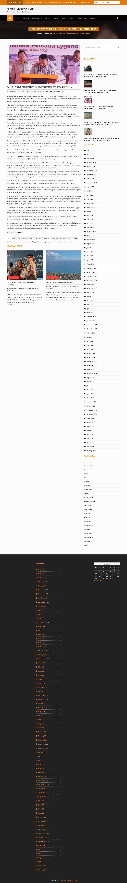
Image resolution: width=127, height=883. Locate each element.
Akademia (93, 18)
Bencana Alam (89, 466)
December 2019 (92, 410)
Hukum (55, 18)
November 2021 (92, 329)
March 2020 (90, 398)
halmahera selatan (26, 239)
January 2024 (91, 236)
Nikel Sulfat (74, 239)
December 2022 (92, 276)
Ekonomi (87, 486)
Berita (86, 470)
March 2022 (90, 313)
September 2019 (92, 422)
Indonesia (55, 239)
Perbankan (87, 533)
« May (96, 580)
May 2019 (90, 438)
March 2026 (90, 158)
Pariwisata (87, 521)
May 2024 (90, 219)
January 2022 (91, 321)
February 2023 (91, 268)
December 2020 (92, 361)
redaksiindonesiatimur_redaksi (21, 91)
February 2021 (91, 353)
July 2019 (89, 430)
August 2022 (91, 292)
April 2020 (90, 394)
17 (114, 574)
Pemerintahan (81, 18)
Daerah (47, 18)
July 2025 (89, 191)
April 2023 (90, 260)
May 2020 (90, 390)
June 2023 (90, 252)
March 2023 (90, 264)
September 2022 (92, 288)
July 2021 (89, 337)
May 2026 (90, 150)
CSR (85, 478)
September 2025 (92, 183)
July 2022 (89, 296)
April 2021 (90, 349)
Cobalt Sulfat (16, 239)
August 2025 (91, 187)
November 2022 (92, 280)
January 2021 (91, 357)
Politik (63, 18)
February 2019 (91, 451)
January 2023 (91, 272)
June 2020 (90, 386)
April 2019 (90, 442)
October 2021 (91, 333)
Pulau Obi (61, 242)
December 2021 (92, 325)
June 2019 (90, 434)
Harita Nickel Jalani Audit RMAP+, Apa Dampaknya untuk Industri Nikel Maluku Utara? (37, 2)
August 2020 (91, 378)
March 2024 (90, 227)
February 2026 (91, 162)
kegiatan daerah (89, 501)
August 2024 (91, 207)
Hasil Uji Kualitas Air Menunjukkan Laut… (60, 282)
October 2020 (91, 369)
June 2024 (90, 215)
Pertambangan (47, 33)
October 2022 (91, 284)
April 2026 (90, 154)
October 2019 (91, 418)
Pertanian (87, 541)
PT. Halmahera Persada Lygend (29, 242)
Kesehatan (87, 505)
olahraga (87, 517)
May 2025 (90, 199)
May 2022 (90, 304)
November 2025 (92, 175)
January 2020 (91, 406)
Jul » (100, 580)
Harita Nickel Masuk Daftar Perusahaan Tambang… (21, 283)
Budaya (71, 18)
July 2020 (89, 382)
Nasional (26, 18)
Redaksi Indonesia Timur (69, 880)
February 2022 (91, 317)
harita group (37, 239)
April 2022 (90, 309)
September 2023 (92, 240)
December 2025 (92, 171)
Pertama (15, 242)
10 (114, 572)
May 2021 (90, 345)
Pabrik (10, 242)
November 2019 (92, 414)
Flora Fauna (88, 490)
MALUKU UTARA (64, 239)
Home (17, 18)
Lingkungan (88, 509)
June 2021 (90, 341)
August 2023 (91, 244)
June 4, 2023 (40, 91)
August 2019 (91, 426)
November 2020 (92, 365)
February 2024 (91, 231)
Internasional (36, 18)
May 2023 (90, 256)
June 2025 (90, 195)
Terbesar (68, 242)
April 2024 (90, 223)
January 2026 (91, 167)
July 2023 (89, 248)
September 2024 (92, 203)
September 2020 (92, 373)
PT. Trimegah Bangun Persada (48, 242)
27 (99, 578)
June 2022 (90, 300)
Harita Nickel (46, 239)
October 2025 (91, 179)
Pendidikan (87, 529)
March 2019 (90, 446)
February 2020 (91, 402)
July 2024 (89, 211)
